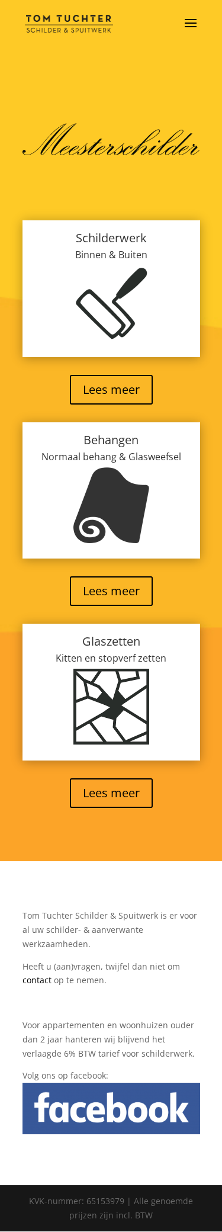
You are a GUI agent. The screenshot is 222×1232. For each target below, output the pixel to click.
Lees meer (111, 389)
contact (37, 980)
